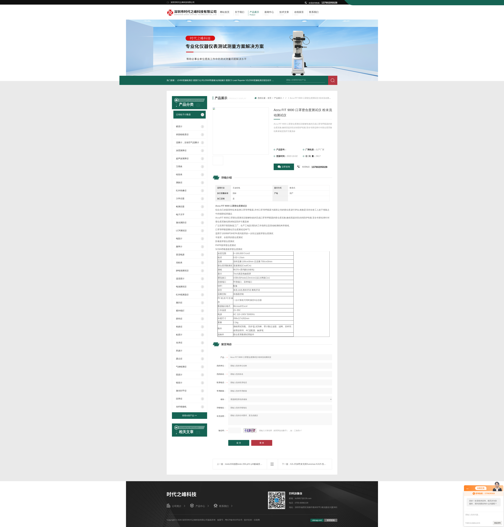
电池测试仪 (181, 286)
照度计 (179, 375)
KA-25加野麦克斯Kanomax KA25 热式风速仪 (311, 464)
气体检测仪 (181, 367)
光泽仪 (179, 343)
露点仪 (179, 359)
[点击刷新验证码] (249, 430)
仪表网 (257, 520)
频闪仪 (179, 302)
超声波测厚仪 (182, 158)
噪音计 (179, 383)
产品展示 (278, 98)
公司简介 (176, 506)
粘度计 (179, 335)
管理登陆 (331, 520)
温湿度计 (180, 278)
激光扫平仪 (181, 391)
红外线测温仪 (182, 294)
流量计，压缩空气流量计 (187, 142)
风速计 (179, 351)
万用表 (179, 166)
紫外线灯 (180, 311)
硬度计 (179, 126)
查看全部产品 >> (189, 415)
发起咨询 (497, 523)
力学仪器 (180, 198)
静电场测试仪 (182, 270)
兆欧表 (179, 262)
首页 (269, 98)
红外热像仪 (181, 190)
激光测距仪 (181, 222)
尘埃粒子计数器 (183, 114)
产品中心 (200, 506)
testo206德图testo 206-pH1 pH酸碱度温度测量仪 (248, 464)
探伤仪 (179, 319)
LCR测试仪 (181, 230)
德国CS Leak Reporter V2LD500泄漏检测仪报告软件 (248, 80)
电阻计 (179, 238)
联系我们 (224, 506)
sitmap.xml (317, 520)
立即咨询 (286, 167)
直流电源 (180, 254)
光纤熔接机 (181, 407)
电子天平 (180, 214)
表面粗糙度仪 (182, 134)
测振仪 (179, 182)
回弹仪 (179, 399)
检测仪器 (180, 206)
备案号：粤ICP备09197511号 (229, 520)
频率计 (179, 246)
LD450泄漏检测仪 (185, 80)
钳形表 (179, 174)
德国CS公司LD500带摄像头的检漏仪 (209, 80)
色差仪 (179, 327)
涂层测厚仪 (181, 150)
